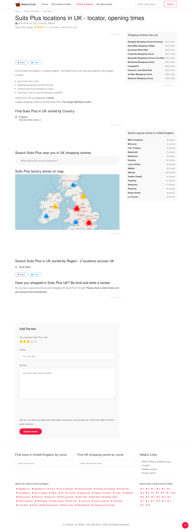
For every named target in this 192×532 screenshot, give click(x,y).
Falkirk (54, 492)
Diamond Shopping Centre (140, 78)
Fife (62, 492)
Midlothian (129, 492)
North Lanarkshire (67, 497)
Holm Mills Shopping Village (141, 45)
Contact (146, 465)
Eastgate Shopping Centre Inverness (145, 41)
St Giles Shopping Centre (140, 74)
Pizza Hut (132, 188)
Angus (52, 488)
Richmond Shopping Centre (141, 62)
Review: (23, 365)
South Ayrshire (58, 501)
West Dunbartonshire (50, 505)
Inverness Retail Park (138, 49)
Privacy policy (149, 472)
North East (38, 497)
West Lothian (68, 505)
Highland (97, 492)
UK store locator (104, 4)
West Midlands (83, 505)
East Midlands (24, 492)
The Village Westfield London (76, 101)
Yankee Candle (135, 176)
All (149, 505)
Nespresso (133, 156)
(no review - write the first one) (63, 27)
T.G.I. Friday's (134, 148)
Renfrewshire (42, 501)
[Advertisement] (68, 45)
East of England (40, 492)
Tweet (36, 62)
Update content (149, 469)
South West (25, 267)
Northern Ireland (110, 497)
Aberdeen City (24, 488)
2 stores (50, 97)
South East (72, 501)
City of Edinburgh (66, 488)
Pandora (132, 160)
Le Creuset (133, 196)
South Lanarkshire (101, 501)
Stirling (35, 505)
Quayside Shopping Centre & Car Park (146, 58)
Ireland (108, 492)
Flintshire (71, 492)
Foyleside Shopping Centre (141, 53)
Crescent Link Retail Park (140, 70)
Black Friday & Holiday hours (156, 461)
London (118, 492)
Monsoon (132, 143)
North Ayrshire (24, 497)
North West (82, 497)
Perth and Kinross (25, 501)
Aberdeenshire (40, 488)
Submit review (31, 431)
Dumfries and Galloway (105, 488)
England (30, 118)
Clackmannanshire (84, 488)
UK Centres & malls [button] (61, 4)
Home (45, 4)
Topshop (132, 180)
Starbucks (132, 184)
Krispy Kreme (134, 192)
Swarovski (133, 152)
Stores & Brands (85, 4)
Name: (23, 349)
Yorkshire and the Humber (104, 505)
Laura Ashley (134, 164)
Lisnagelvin (133, 66)
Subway (131, 172)
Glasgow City (84, 492)
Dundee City (124, 488)
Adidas (131, 168)
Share (22, 62)
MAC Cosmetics (135, 139)
